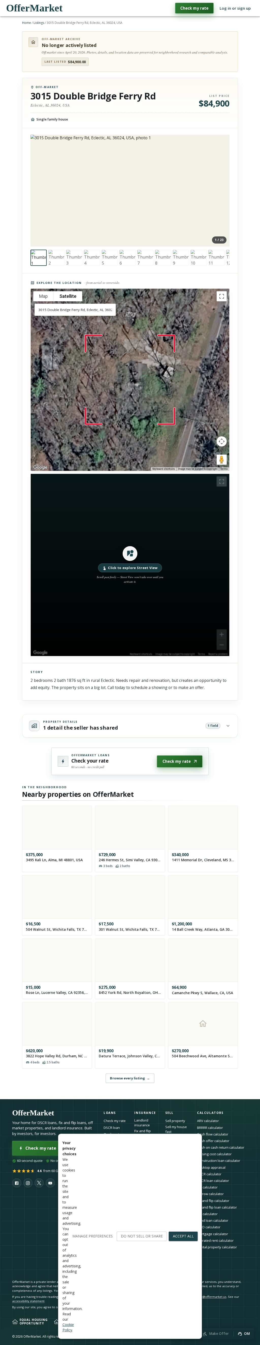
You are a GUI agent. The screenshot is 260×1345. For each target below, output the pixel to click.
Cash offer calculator (213, 1141)
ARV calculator (208, 1120)
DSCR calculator (209, 1174)
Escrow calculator (210, 1194)
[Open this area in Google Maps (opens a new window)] (40, 467)
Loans (110, 1113)
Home (26, 23)
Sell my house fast (176, 1129)
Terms (224, 469)
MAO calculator (208, 1227)
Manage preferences (92, 1236)
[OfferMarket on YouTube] (50, 1182)
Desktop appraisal (211, 1167)
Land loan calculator (212, 1220)
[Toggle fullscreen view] (222, 296)
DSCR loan (112, 1127)
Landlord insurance (142, 1122)
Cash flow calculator (212, 1134)
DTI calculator (207, 1187)
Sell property (175, 1120)
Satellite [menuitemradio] (67, 296)
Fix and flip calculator (213, 1200)
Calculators (210, 1113)
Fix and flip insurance (142, 1133)
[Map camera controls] (222, 441)
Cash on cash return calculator (220, 1147)
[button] (130, 565)
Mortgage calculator (212, 1234)
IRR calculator (207, 1214)
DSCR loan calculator (213, 1180)
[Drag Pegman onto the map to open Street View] (222, 460)
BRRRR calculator (210, 1127)
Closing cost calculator (214, 1154)
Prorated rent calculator (215, 1240)
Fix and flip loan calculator (217, 1207)
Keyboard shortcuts (163, 469)
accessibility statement (28, 1301)
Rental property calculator (217, 1247)
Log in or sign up (235, 8)
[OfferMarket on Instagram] (27, 1182)
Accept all (183, 1236)
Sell (169, 1113)
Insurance (145, 1113)
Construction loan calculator (218, 1160)
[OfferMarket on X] (39, 1182)
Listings (39, 23)
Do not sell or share (142, 1236)
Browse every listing (130, 1078)
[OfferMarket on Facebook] (16, 1182)
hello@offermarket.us (210, 1297)
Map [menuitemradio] (43, 296)
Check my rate (194, 8)
